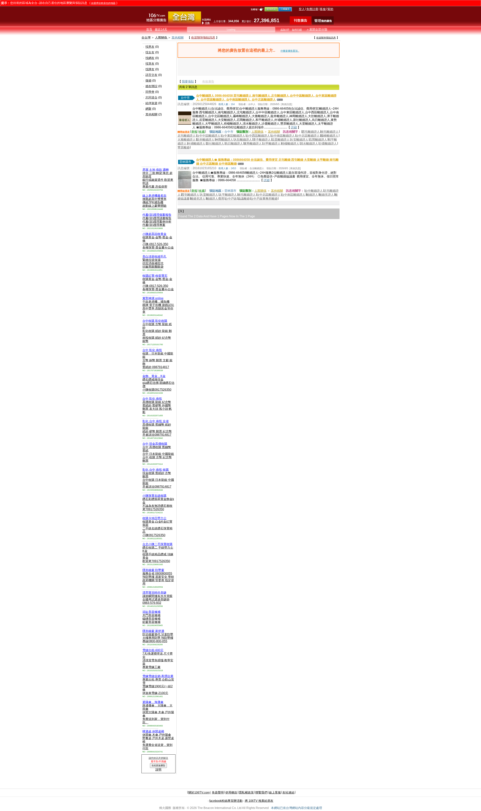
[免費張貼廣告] (300, 23)
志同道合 (151, 97)
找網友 (149, 58)
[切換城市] (184, 23)
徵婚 (148, 80)
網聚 (148, 108)
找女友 (149, 52)
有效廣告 (208, 81)
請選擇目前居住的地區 (103, 3)
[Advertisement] (152, 144)
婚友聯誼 (151, 86)
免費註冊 (312, 9)
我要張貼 (188, 81)
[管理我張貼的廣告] (323, 23)
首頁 (149, 29)
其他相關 (151, 114)
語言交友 (151, 75)
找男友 (149, 46)
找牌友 (149, 69)
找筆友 (149, 63)
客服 (323, 9)
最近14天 (161, 29)
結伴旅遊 (151, 103)
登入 (302, 9)
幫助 (330, 9)
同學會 (149, 91)
